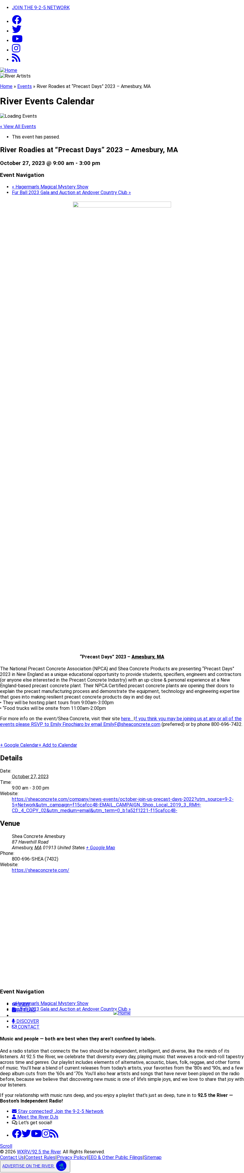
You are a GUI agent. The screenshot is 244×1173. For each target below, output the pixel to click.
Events (24, 86)
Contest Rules (40, 1157)
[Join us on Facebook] (16, 21)
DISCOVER (27, 1021)
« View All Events (18, 126)
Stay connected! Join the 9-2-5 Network (60, 1111)
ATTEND (26, 1010)
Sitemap (153, 1157)
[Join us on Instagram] (46, 1135)
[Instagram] (16, 50)
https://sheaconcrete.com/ (40, 870)
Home (6, 86)
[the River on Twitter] (26, 1135)
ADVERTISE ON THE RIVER (28, 1166)
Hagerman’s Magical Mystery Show (50, 187)
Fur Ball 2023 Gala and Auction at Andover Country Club (71, 192)
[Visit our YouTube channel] (17, 40)
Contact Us (12, 1157)
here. (127, 718)
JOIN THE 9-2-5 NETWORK (41, 7)
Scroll (6, 1146)
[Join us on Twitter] (16, 31)
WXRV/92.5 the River (39, 1152)
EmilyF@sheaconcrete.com (131, 724)
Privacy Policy (72, 1157)
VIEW (23, 1004)
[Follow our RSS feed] (16, 59)
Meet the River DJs (37, 1117)
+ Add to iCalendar (57, 745)
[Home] (122, 1013)
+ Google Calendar (19, 745)
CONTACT (28, 1027)
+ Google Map (100, 847)
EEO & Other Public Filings (115, 1157)
